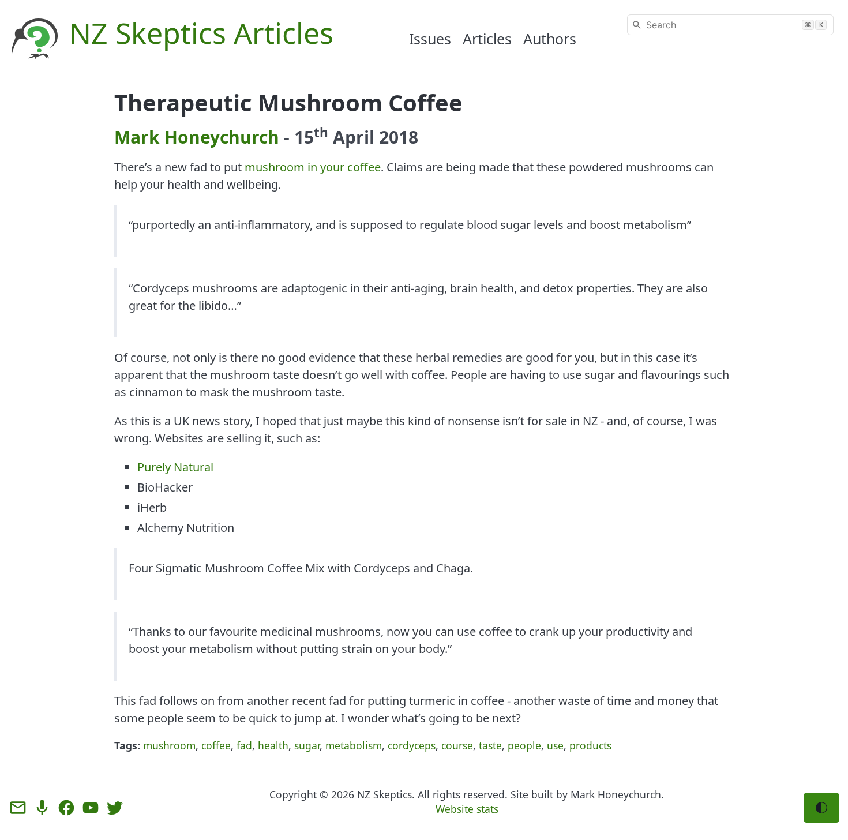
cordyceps (412, 745)
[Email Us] (18, 807)
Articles (487, 38)
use (555, 745)
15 (311, 137)
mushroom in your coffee (313, 167)
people (524, 745)
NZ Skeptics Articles (201, 32)
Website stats (467, 809)
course (457, 745)
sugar (307, 745)
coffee (216, 745)
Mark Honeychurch (196, 137)
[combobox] (730, 24)
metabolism (353, 745)
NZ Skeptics (384, 794)
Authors (549, 38)
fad (244, 745)
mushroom (169, 745)
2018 (398, 137)
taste (490, 745)
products (590, 745)
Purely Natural (175, 467)
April (353, 137)
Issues (430, 38)
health (273, 745)
